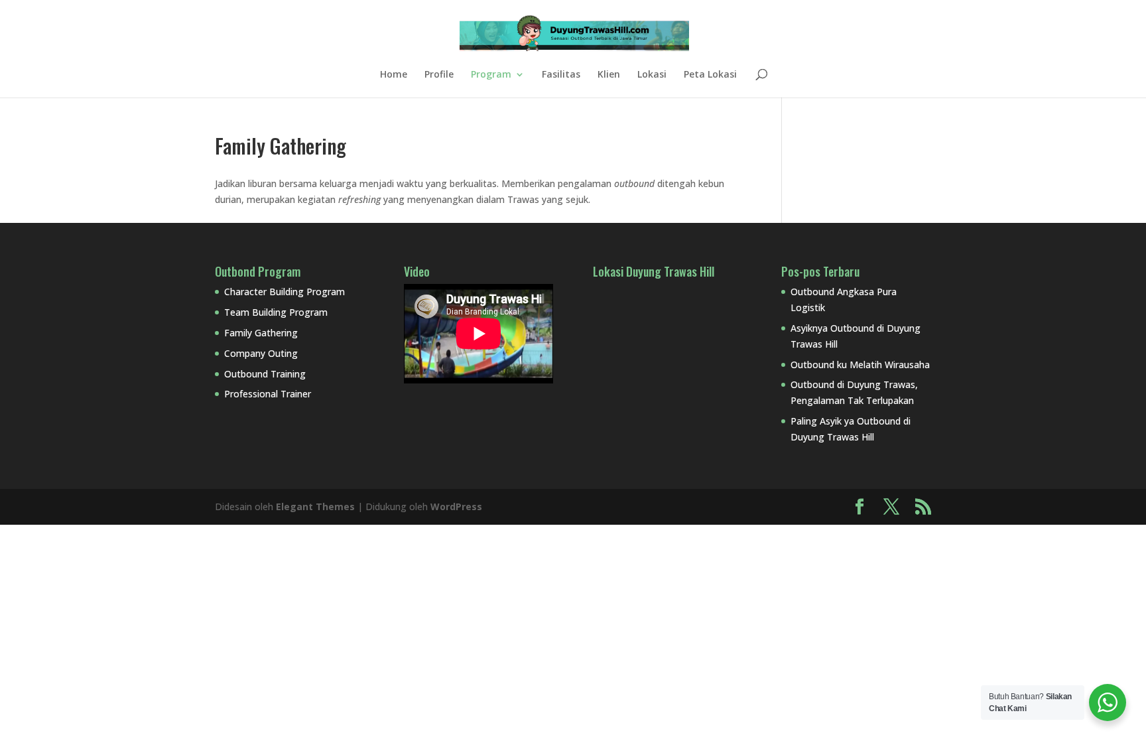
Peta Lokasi (710, 75)
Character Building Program (284, 291)
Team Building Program (276, 312)
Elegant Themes (315, 506)
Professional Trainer (267, 393)
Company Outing (261, 353)
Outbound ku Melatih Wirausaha (860, 364)
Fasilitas (561, 75)
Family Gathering (261, 332)
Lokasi (652, 75)
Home (393, 75)
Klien (609, 75)
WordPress (456, 506)
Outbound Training (265, 374)
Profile (439, 75)
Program (491, 75)
